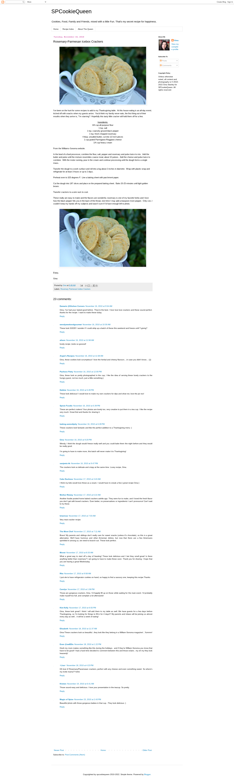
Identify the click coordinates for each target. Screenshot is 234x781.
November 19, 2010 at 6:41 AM (80, 684)
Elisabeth (64, 629)
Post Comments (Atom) (75, 755)
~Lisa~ (63, 665)
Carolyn (63, 589)
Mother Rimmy (66, 495)
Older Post (147, 750)
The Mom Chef (66, 531)
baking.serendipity (68, 424)
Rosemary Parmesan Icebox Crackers (75, 289)
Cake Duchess (66, 479)
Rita (61, 573)
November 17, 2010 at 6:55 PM (82, 608)
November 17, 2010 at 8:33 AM (79, 552)
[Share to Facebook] (94, 285)
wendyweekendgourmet (71, 324)
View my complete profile (175, 46)
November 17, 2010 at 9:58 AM (77, 573)
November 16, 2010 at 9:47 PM (84, 463)
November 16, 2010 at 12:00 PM (88, 372)
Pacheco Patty (66, 372)
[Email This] (86, 285)
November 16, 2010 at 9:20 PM (78, 440)
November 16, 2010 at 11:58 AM (80, 340)
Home (55, 29)
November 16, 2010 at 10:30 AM (96, 324)
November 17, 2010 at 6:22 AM (87, 495)
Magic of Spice (66, 699)
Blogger (147, 774)
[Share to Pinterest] (96, 285)
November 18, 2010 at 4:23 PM (80, 665)
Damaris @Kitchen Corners (72, 306)
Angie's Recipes (67, 356)
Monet (63, 552)
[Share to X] (91, 285)
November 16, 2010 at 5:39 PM (86, 406)
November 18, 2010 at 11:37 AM (83, 629)
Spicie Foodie (66, 406)
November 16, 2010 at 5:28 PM (80, 390)
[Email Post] (81, 285)
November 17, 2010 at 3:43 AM (87, 479)
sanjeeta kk (65, 463)
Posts (164, 61)
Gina (62, 440)
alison (62, 340)
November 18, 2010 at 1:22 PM (87, 644)
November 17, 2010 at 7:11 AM (87, 531)
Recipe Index (68, 29)
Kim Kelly (64, 608)
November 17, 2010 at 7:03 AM (82, 516)
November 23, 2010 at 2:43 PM (87, 699)
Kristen (63, 684)
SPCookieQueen (71, 11)
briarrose (64, 516)
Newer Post (59, 750)
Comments (166, 65)
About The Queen (85, 29)
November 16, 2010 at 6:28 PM (91, 424)
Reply (62, 316)
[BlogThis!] (88, 285)
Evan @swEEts (67, 644)
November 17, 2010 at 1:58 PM (81, 589)
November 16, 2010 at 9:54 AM (98, 306)
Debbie (63, 390)
